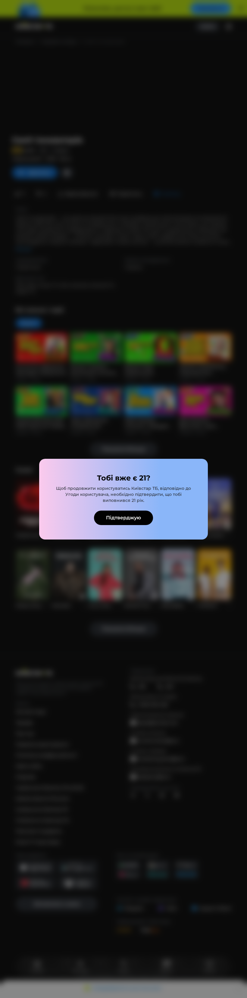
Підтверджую (123, 518)
